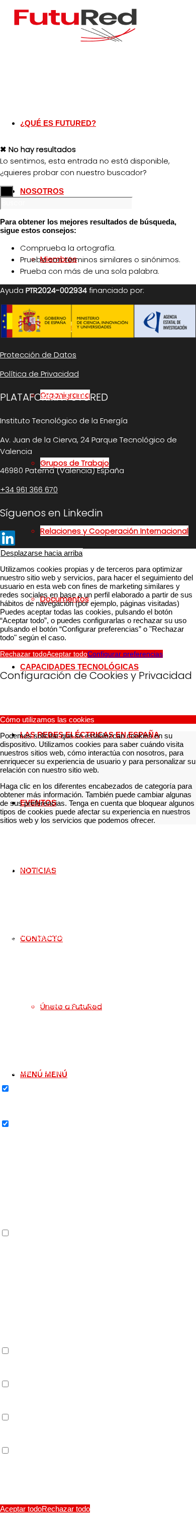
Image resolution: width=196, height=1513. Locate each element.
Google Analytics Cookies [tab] (42, 1132)
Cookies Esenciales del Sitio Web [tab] (55, 836)
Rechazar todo (23, 654)
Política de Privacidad (39, 373)
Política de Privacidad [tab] (35, 1459)
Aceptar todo (67, 654)
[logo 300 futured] (75, 47)
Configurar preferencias (125, 654)
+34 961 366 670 (29, 489)
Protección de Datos (38, 354)
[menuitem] (118, 531)
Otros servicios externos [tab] (40, 1242)
